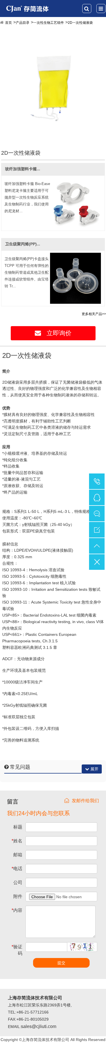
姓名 (17, 840)
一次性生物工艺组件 (48, 23)
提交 (61, 963)
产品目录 (22, 23)
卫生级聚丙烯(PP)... (22, 244)
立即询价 (59, 333)
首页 (8, 23)
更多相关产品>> (94, 314)
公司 (17, 882)
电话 (17, 868)
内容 (17, 910)
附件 (17, 896)
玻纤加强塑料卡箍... (22, 169)
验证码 (17, 950)
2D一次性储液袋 (80, 23)
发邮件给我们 (85, 800)
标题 (17, 827)
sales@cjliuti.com (38, 1026)
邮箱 (17, 854)
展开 (94, 769)
